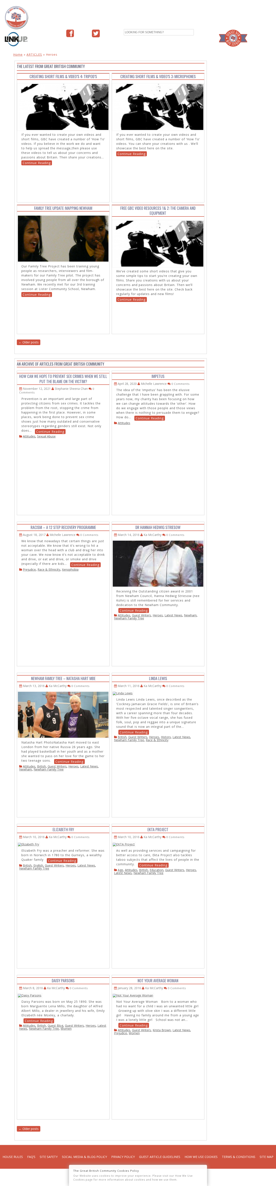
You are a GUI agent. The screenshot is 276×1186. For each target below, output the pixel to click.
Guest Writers (141, 615)
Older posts (29, 342)
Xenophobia (70, 569)
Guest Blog (55, 1025)
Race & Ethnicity (49, 569)
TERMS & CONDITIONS (238, 1157)
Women (66, 1028)
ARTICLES (34, 54)
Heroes (158, 615)
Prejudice (29, 569)
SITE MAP (266, 1157)
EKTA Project (157, 829)
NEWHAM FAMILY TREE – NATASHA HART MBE (63, 678)
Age (120, 870)
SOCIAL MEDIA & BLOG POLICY (84, 1157)
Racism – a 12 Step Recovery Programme (63, 527)
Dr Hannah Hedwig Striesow (157, 527)
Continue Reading (37, 163)
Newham (190, 615)
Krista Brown (162, 1030)
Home (18, 54)
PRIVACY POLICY (123, 1157)
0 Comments (180, 384)
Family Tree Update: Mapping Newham (63, 208)
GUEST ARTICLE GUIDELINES (159, 1157)
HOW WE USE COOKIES (201, 1157)
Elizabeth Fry (63, 829)
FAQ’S (31, 1157)
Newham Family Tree (129, 618)
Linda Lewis (158, 678)
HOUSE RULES (13, 1157)
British (41, 766)
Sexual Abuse (46, 436)
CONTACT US (254, 13)
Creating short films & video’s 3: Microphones (158, 76)
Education (156, 870)
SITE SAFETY (49, 1157)
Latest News (173, 615)
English (38, 865)
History (166, 737)
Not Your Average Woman (158, 980)
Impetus (158, 376)
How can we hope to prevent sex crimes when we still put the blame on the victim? (63, 378)
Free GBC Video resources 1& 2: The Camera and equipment (158, 210)
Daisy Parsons (63, 980)
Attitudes (29, 436)
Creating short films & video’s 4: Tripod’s (63, 76)
